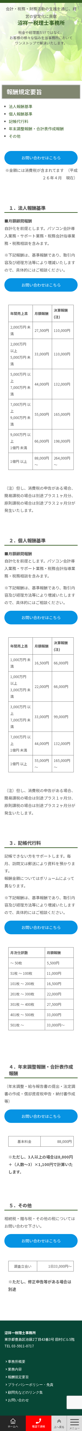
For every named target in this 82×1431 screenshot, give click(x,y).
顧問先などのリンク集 (25, 1392)
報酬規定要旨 (18, 1376)
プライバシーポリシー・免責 (30, 1384)
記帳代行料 (18, 121)
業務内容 (15, 1369)
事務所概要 (16, 1361)
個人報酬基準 (20, 114)
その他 (15, 136)
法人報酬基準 (20, 106)
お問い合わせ (18, 1400)
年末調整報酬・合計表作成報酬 (36, 128)
